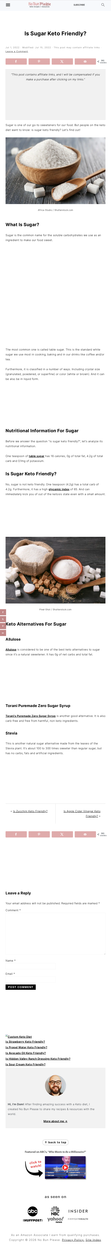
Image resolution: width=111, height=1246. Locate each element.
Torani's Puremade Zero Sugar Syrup (31, 716)
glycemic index (59, 489)
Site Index (93, 1240)
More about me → (55, 1121)
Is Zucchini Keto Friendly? (30, 811)
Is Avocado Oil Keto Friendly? (26, 1053)
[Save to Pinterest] (39, 61)
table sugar (36, 456)
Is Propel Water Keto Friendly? (26, 1047)
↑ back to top (55, 1142)
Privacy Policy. (73, 1240)
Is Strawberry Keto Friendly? (25, 1041)
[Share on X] (62, 61)
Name (11, 960)
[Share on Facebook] (16, 61)
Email (10, 973)
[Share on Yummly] (3, 633)
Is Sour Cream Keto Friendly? (25, 1064)
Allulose (11, 649)
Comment (13, 910)
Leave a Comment (17, 51)
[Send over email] (85, 61)
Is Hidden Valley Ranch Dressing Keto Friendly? (38, 1058)
